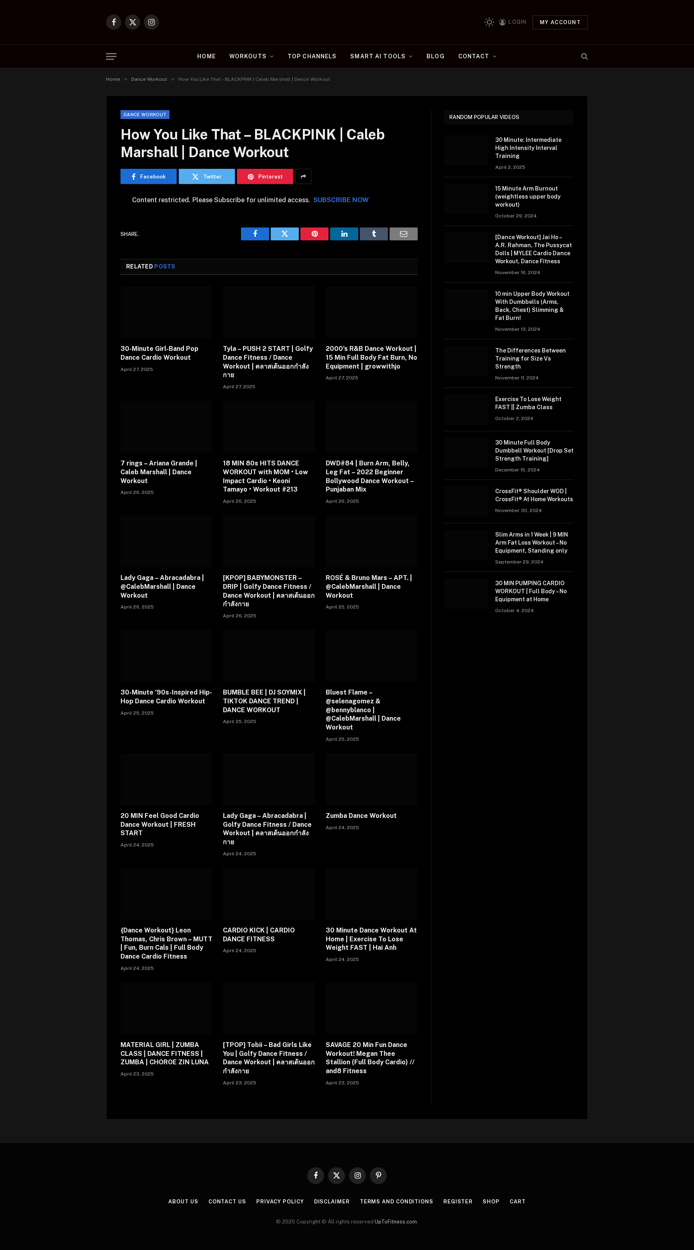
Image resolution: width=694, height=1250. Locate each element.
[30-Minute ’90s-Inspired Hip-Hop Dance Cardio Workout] (166, 656)
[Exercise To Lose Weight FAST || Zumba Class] (466, 409)
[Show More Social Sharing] (303, 176)
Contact (474, 56)
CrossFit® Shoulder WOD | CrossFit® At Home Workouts (534, 495)
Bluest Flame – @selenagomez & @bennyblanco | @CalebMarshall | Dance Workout (363, 710)
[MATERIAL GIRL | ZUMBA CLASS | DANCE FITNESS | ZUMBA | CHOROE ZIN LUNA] (166, 1008)
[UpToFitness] (347, 22)
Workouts (248, 56)
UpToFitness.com (396, 1222)
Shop (491, 1202)
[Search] (584, 56)
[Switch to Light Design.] (489, 22)
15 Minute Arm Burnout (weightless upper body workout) (528, 196)
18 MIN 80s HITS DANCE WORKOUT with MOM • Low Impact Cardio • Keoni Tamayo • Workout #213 (265, 476)
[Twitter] (92, 242)
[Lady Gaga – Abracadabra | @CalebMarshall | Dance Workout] (166, 541)
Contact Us (227, 1202)
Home (206, 56)
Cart (518, 1202)
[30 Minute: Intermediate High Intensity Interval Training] (466, 150)
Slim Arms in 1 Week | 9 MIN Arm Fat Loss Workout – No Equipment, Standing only (531, 542)
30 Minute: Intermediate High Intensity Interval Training (528, 148)
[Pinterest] (92, 283)
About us (183, 1202)
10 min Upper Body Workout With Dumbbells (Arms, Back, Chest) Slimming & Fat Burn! (532, 306)
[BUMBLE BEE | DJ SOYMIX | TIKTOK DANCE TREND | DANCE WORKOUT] (269, 656)
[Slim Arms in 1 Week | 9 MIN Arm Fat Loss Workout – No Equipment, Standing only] (466, 545)
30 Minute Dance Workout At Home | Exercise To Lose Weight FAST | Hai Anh (371, 939)
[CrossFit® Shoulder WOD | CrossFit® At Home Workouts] (466, 501)
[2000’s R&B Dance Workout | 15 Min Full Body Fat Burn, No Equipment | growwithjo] (372, 312)
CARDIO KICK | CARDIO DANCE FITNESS (259, 934)
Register (458, 1202)
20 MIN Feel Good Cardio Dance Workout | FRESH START (159, 824)
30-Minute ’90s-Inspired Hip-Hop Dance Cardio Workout (166, 697)
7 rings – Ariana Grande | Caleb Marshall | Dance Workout (158, 472)
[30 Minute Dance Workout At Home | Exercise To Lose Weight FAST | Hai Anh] (372, 894)
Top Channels (312, 56)
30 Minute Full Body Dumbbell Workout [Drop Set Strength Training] (534, 450)
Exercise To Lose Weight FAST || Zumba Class (528, 403)
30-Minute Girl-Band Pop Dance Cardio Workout (159, 353)
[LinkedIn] (92, 262)
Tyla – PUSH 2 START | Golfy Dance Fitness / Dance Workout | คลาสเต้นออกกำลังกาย (268, 362)
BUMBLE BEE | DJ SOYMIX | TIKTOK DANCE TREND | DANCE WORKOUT (264, 701)
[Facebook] (92, 221)
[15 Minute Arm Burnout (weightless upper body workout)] (466, 199)
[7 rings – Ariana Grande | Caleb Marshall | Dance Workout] (166, 427)
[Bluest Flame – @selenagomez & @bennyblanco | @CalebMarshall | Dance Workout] (372, 656)
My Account (560, 22)
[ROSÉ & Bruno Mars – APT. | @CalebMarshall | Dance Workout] (372, 541)
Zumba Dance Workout (361, 816)
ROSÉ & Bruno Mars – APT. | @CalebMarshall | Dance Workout (369, 586)
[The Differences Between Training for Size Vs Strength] (466, 361)
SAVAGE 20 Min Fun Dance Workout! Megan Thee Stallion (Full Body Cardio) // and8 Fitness (370, 1058)
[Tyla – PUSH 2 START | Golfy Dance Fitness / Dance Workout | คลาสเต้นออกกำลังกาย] (269, 312)
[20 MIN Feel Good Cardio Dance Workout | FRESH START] (166, 779)
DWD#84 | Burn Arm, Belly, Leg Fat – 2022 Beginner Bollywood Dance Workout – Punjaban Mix (370, 476)
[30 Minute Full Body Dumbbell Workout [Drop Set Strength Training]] (466, 453)
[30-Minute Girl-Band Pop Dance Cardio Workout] (166, 312)
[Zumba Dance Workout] (372, 779)
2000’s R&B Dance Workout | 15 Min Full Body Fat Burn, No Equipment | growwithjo (371, 357)
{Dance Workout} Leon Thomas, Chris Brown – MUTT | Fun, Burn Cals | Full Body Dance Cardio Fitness (166, 943)
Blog (435, 56)
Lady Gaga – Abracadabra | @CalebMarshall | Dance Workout (162, 586)
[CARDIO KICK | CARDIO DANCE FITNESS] (269, 894)
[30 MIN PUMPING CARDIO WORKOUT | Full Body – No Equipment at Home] (466, 593)
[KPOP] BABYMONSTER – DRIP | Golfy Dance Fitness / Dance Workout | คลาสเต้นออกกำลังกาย (269, 591)
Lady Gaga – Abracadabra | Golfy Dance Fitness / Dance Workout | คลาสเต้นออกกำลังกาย (267, 829)
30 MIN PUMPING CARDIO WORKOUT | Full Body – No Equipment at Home (531, 591)
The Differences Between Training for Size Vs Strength (530, 358)
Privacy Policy (280, 1202)
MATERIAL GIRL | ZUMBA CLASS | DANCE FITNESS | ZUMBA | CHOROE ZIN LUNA (164, 1053)
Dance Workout (145, 114)
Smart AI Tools (378, 56)
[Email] (92, 303)
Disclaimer (332, 1202)
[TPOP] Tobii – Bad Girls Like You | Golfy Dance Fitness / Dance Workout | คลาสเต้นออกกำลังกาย (269, 1058)
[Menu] (111, 56)
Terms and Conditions (396, 1202)
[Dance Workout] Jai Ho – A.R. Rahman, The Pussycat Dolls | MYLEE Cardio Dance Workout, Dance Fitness (533, 249)
